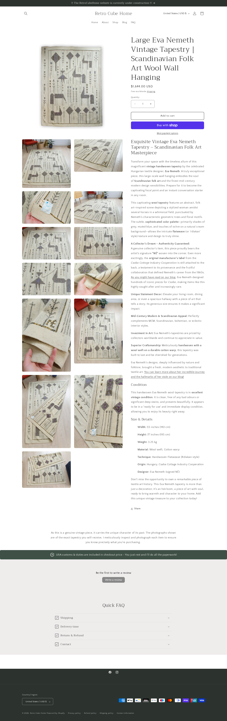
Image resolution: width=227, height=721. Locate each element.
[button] (25, 13)
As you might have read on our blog (153, 277)
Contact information (125, 713)
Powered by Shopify (56, 713)
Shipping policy (107, 713)
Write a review (113, 579)
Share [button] (137, 508)
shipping (151, 91)
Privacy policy (74, 713)
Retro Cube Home (38, 713)
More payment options (167, 133)
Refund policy (90, 713)
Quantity (135, 97)
